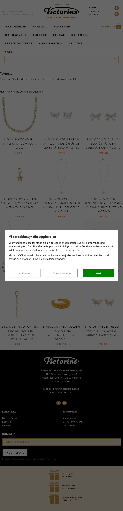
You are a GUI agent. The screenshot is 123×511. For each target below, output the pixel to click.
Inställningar (25, 273)
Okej (98, 273)
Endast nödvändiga (61, 273)
